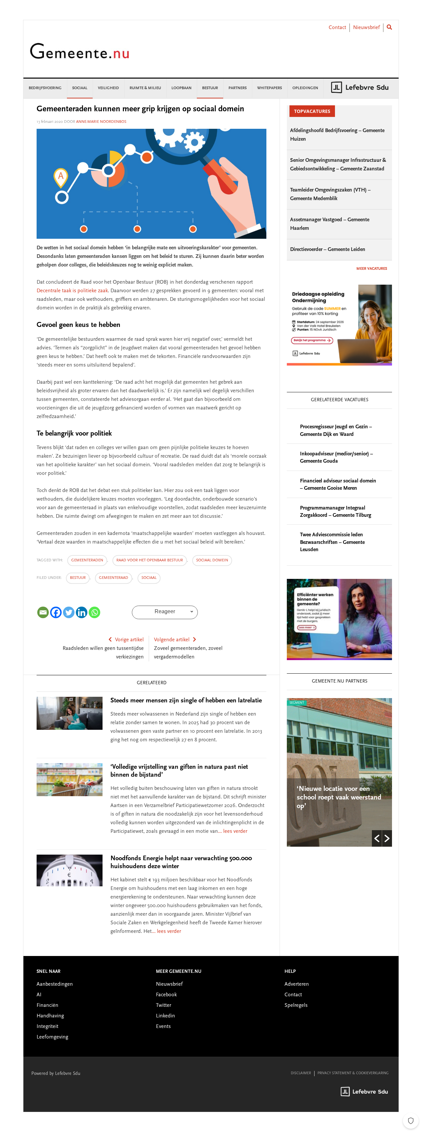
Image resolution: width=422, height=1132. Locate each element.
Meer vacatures (371, 269)
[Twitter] (69, 612)
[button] (377, 838)
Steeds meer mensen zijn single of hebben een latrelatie (186, 700)
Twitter (163, 1005)
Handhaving (50, 1016)
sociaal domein (212, 560)
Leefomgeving (52, 1037)
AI (39, 995)
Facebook (166, 995)
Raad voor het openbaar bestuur (149, 560)
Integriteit (47, 1026)
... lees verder (232, 831)
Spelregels (296, 1005)
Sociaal (149, 578)
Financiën (47, 1005)
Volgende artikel (172, 640)
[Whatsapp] (94, 612)
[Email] (43, 612)
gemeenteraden (87, 560)
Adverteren (297, 984)
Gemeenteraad (113, 578)
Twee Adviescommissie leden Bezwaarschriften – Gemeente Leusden (332, 542)
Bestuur (78, 578)
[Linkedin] (81, 612)
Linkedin (165, 1016)
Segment (337, 703)
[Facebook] (56, 612)
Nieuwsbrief (366, 27)
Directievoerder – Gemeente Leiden (327, 249)
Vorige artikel (129, 640)
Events (163, 1026)
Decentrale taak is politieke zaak (72, 291)
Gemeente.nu (79, 55)
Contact (337, 27)
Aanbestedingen (55, 984)
